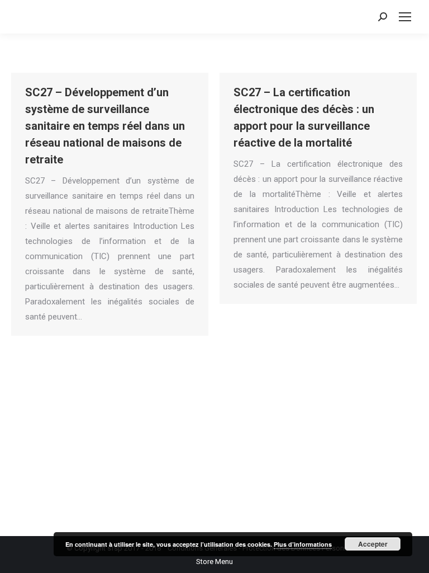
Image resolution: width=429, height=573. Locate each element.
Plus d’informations (303, 544)
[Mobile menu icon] (405, 17)
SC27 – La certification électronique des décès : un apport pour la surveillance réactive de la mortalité (303, 117)
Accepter (373, 544)
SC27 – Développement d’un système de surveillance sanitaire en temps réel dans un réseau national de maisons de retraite (105, 126)
